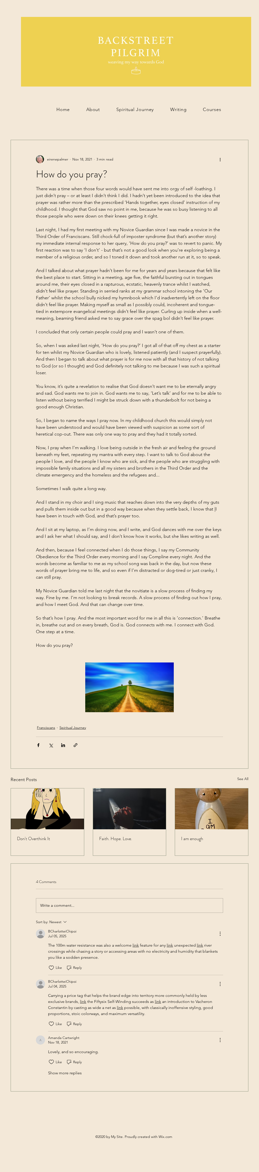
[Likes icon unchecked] (51, 968)
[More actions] (220, 159)
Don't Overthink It (33, 838)
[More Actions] (220, 934)
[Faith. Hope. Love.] (129, 808)
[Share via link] (75, 745)
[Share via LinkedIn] (63, 745)
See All (242, 779)
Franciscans (46, 727)
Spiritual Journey (72, 727)
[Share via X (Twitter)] (50, 745)
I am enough (192, 838)
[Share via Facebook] (38, 745)
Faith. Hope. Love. (115, 838)
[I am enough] (211, 808)
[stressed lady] (47, 808)
